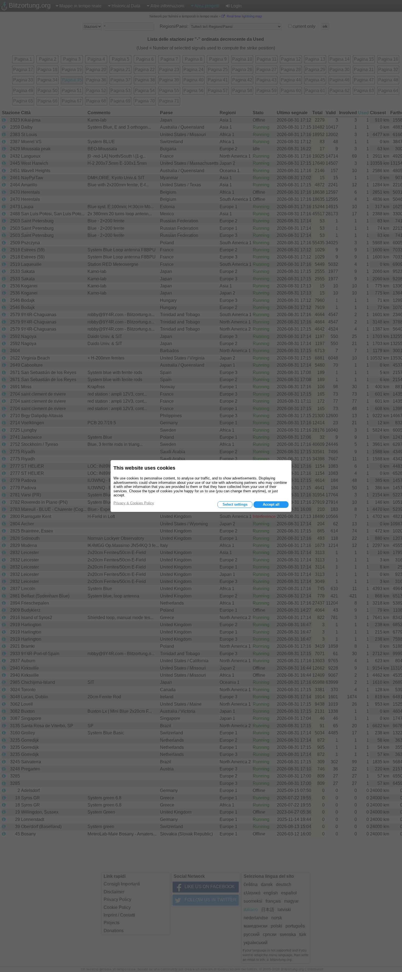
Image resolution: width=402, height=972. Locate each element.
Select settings (235, 504)
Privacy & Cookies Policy (133, 503)
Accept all (271, 504)
